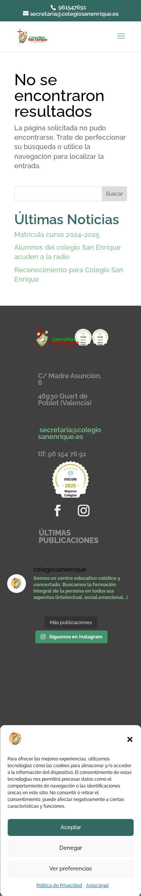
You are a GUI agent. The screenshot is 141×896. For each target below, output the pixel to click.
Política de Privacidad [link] (59, 885)
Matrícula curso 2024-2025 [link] (57, 234)
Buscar (114, 194)
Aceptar (71, 827)
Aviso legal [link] (97, 885)
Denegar (70, 848)
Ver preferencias (70, 868)
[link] (32, 35)
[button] (129, 739)
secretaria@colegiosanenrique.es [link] (69, 433)
